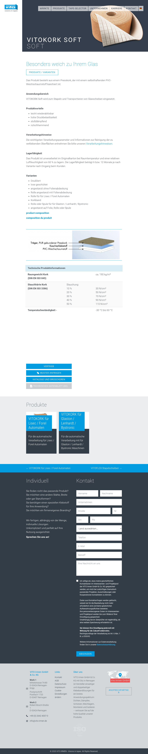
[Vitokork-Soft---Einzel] (78, 336)
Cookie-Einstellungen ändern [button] (61, 693)
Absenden (85, 653)
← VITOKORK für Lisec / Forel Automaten (48, 468)
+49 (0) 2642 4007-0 (39, 716)
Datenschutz (60, 684)
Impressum (60, 687)
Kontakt (58, 677)
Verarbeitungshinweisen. (99, 143)
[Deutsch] (141, 8)
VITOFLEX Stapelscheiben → (106, 468)
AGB (57, 680)
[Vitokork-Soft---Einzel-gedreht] (43, 336)
